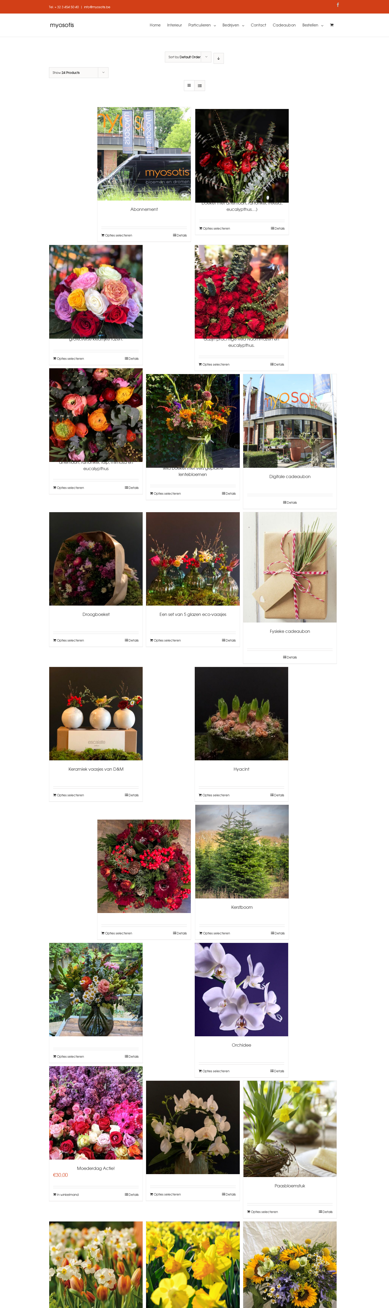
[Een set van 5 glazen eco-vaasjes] (192, 559)
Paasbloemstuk (290, 1185)
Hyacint (241, 769)
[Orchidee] (241, 989)
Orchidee (241, 1045)
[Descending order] (219, 58)
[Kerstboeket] (144, 859)
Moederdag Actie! (96, 1168)
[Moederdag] (96, 982)
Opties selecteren (118, 235)
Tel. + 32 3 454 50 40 (64, 6)
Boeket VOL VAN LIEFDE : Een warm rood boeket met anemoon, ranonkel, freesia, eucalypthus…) (242, 202)
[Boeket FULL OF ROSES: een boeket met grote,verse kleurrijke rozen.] (96, 284)
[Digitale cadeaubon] (290, 420)
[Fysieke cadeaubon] (290, 567)
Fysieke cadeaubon (290, 631)
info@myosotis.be (97, 6)
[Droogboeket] (96, 559)
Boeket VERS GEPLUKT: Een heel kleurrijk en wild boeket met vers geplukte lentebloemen (193, 467)
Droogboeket (96, 614)
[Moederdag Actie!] (96, 1113)
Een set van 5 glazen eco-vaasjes (193, 614)
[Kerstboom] (242, 851)
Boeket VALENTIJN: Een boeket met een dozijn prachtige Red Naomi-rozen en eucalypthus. (241, 338)
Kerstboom (242, 907)
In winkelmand (68, 1194)
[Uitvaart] (290, 1260)
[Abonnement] (144, 154)
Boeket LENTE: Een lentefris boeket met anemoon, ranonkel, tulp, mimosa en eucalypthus (96, 461)
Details (182, 235)
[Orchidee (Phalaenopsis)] (192, 1120)
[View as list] (200, 85)
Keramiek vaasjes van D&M (96, 769)
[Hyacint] (241, 713)
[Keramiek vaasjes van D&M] (96, 713)
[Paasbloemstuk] (290, 1129)
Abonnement (144, 209)
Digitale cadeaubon (290, 476)
